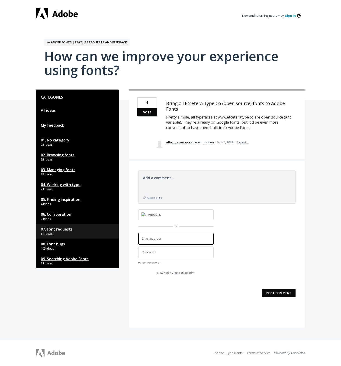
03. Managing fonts (58, 169)
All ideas (48, 110)
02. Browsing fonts (57, 154)
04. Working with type (60, 184)
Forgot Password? (149, 262)
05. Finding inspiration (60, 199)
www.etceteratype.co (236, 117)
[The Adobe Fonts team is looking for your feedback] (57, 13)
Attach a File (154, 197)
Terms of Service (258, 353)
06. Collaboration (56, 214)
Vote (147, 112)
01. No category (55, 140)
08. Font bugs (53, 244)
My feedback (52, 125)
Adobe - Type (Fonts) (229, 353)
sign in (290, 15)
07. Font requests (57, 229)
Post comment (278, 293)
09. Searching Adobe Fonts (65, 258)
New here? (175, 273)
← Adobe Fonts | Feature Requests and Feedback (87, 42)
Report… (243, 142)
